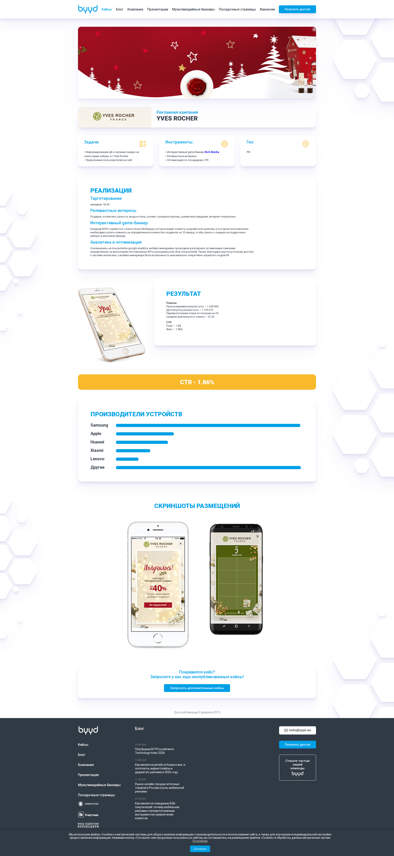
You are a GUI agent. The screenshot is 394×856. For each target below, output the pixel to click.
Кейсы (107, 9)
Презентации (157, 9)
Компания (135, 9)
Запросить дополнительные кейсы (197, 688)
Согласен (200, 848)
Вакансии (267, 9)
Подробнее (200, 841)
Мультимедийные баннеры (193, 9)
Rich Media (212, 152)
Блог (119, 9)
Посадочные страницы (237, 9)
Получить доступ (297, 9)
